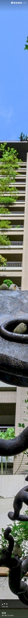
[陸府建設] (16, 2)
